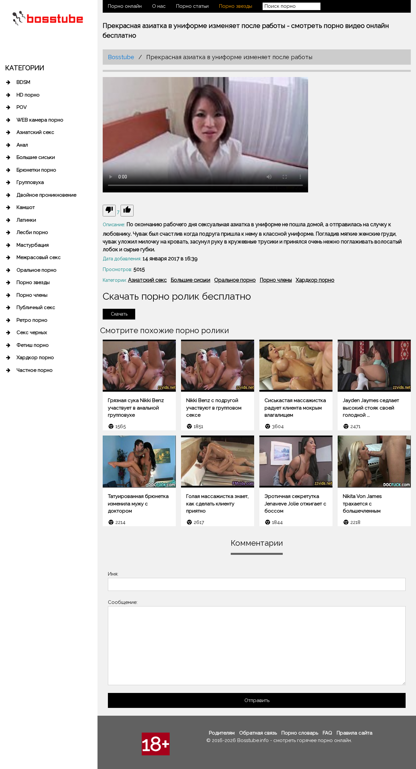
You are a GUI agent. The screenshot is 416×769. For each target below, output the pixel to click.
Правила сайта (354, 733)
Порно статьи (192, 6)
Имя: (113, 574)
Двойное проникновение (46, 195)
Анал (22, 145)
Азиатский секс (35, 132)
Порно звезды (33, 282)
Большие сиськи (36, 157)
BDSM (23, 82)
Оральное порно (37, 270)
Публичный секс (36, 307)
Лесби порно (32, 232)
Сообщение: (122, 602)
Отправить (256, 700)
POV (22, 107)
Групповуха (30, 182)
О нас (159, 6)
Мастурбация (33, 245)
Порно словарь (299, 733)
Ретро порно (32, 320)
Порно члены (32, 295)
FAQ (327, 733)
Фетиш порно (33, 345)
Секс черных (32, 332)
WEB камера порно (40, 120)
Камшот (26, 207)
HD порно (28, 95)
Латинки (26, 220)
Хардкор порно (35, 357)
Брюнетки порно (36, 170)
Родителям (222, 733)
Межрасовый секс (39, 257)
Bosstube (121, 57)
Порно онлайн (125, 6)
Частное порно (35, 370)
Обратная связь (258, 733)
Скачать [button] (119, 314)
